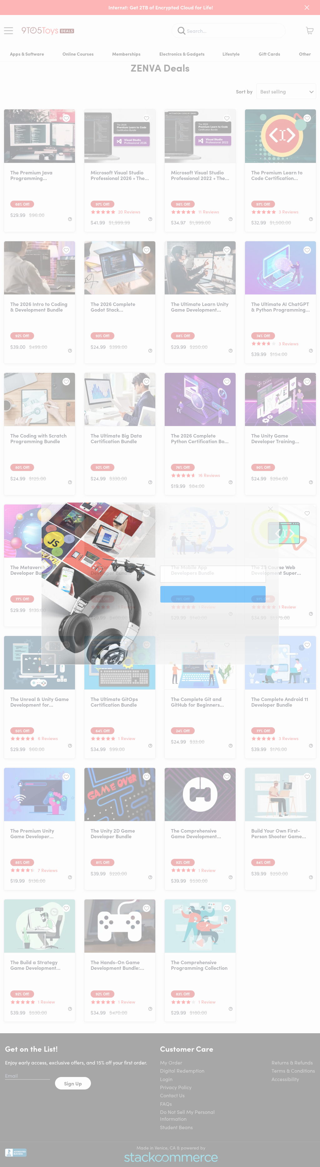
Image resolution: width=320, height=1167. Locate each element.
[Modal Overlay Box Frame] (160, 583)
